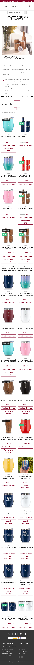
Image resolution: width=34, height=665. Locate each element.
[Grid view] (15, 109)
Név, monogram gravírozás (25, 510)
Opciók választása (25, 487)
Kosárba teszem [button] (25, 145)
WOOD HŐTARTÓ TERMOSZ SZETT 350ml (25, 209)
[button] (6, 6)
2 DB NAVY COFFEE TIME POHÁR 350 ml (8, 618)
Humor (8, 510)
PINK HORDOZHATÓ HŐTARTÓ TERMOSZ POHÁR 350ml (8, 209)
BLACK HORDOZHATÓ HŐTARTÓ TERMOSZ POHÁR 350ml (25, 399)
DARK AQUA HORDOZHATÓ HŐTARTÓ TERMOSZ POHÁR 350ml (8, 137)
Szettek (25, 134)
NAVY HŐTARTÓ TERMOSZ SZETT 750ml (25, 137)
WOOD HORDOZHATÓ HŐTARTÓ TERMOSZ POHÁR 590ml (8, 438)
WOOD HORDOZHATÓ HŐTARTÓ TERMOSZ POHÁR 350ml (8, 399)
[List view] (18, 109)
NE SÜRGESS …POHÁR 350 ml (8, 512)
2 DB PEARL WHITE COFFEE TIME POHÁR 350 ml (25, 618)
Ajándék (8, 580)
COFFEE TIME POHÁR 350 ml (8, 582)
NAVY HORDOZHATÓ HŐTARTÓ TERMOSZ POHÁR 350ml (8, 294)
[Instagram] (28, 1)
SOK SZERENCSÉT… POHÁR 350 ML (8, 548)
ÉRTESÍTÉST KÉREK (8, 150)
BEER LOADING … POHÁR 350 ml (25, 548)
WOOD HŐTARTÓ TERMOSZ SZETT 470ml (8, 247)
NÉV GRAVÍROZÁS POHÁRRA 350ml (25, 512)
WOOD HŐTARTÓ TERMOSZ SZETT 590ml (25, 247)
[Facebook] (31, 1)
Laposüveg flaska (25, 474)
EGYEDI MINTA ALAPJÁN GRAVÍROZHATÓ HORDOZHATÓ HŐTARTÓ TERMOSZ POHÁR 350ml (25, 477)
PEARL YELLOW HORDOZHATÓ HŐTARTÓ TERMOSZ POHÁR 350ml (8, 477)
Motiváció (8, 545)
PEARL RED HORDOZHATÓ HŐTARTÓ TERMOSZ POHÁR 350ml (25, 438)
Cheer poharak (8, 435)
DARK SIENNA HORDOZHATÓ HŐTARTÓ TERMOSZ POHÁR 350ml (8, 327)
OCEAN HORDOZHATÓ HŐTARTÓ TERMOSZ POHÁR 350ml (8, 175)
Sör (25, 545)
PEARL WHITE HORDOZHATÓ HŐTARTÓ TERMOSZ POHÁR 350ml (25, 327)
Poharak (8, 134)
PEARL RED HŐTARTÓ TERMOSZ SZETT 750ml (25, 175)
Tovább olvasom (8, 145)
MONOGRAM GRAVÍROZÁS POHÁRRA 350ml (26, 583)
